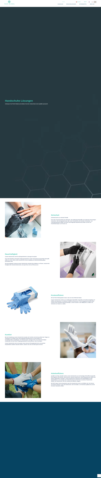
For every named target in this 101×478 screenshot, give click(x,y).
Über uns (92, 4)
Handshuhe (60, 4)
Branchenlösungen (71, 4)
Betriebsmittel (83, 4)
